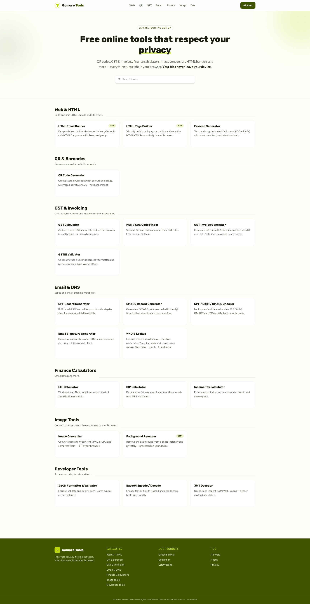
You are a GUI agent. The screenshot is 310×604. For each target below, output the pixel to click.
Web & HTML (114, 554)
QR (141, 5)
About (214, 559)
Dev (193, 5)
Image (183, 5)
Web (132, 5)
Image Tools (113, 579)
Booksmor (164, 559)
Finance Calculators (118, 574)
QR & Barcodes (115, 559)
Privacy (215, 564)
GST (149, 5)
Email (159, 5)
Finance (170, 5)
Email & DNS (114, 569)
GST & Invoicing (115, 564)
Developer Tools (116, 584)
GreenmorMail (167, 554)
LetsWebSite (165, 564)
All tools (248, 5)
